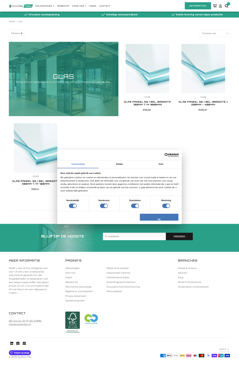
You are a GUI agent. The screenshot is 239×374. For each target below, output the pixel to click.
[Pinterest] (24, 344)
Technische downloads (78, 286)
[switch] (104, 206)
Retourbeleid (114, 291)
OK (159, 219)
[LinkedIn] (11, 344)
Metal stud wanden (117, 268)
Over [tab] (161, 164)
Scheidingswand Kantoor (121, 282)
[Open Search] (226, 5)
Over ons (70, 273)
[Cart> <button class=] (215, 5)
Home (12, 21)
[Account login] (220, 5)
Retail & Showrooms (189, 282)
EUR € (222, 349)
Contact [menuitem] (104, 6)
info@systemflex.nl (20, 324)
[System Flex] (21, 6)
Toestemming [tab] (78, 164)
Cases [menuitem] (92, 6)
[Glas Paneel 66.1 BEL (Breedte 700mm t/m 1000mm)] (147, 68)
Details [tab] (119, 164)
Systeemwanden (75, 300)
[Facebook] (17, 344)
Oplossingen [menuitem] (43, 6)
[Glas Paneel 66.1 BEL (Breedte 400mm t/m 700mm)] (35, 147)
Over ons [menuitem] (78, 6)
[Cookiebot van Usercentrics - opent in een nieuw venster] (166, 155)
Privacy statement (76, 296)
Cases (68, 277)
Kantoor (182, 273)
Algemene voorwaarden (79, 291)
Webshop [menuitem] (63, 6)
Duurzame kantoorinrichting (123, 286)
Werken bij (71, 282)
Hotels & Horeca (187, 268)
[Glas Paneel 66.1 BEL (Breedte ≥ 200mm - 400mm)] (203, 68)
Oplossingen (72, 268)
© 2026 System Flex (20, 357)
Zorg (180, 277)
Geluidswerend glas (117, 277)
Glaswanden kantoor (118, 273)
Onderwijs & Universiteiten (193, 286)
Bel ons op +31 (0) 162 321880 (25, 321)
